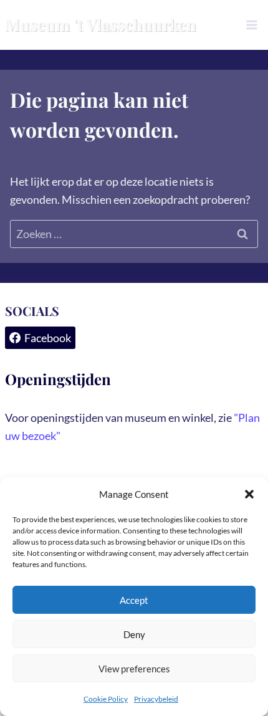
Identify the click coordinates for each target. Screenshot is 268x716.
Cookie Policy (106, 699)
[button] (249, 494)
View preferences (134, 668)
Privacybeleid (156, 699)
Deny (134, 634)
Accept (134, 600)
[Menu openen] (251, 24)
